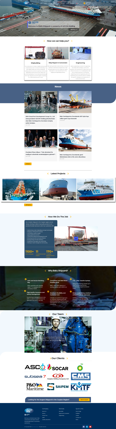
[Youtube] (90, 427)
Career (67, 3)
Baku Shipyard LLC (35, 426)
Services (50, 3)
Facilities (45, 3)
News (54, 3)
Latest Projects (58, 173)
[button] (26, 334)
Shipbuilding (35, 63)
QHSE (58, 3)
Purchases (62, 3)
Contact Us (72, 3)
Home (37, 3)
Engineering (80, 63)
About (41, 3)
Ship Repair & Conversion (58, 63)
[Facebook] (83, 427)
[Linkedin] (87, 427)
